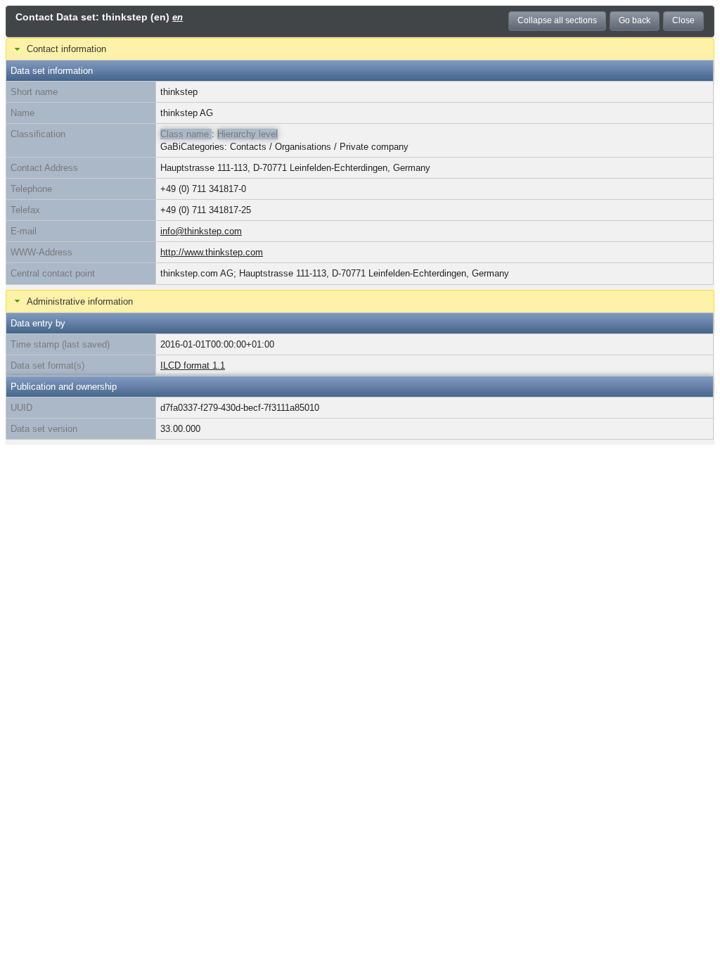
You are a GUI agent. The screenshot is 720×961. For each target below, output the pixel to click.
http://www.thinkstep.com (211, 252)
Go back (634, 20)
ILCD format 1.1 (192, 365)
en (177, 17)
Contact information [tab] (66, 49)
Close (683, 20)
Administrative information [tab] (80, 301)
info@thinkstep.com (201, 231)
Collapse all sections (557, 20)
